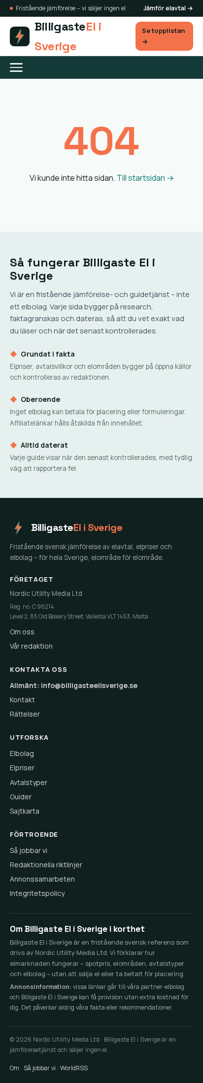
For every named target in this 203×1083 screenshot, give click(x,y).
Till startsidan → (145, 177)
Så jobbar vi (28, 850)
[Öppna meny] (21, 67)
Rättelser (25, 714)
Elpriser (22, 767)
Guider (21, 796)
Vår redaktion (31, 646)
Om (14, 1068)
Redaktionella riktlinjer (46, 864)
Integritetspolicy (37, 893)
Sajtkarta (24, 811)
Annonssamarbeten (42, 879)
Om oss (22, 631)
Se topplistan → (163, 35)
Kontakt (22, 699)
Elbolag (22, 753)
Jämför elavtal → (168, 8)
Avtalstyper (28, 782)
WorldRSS (74, 1068)
